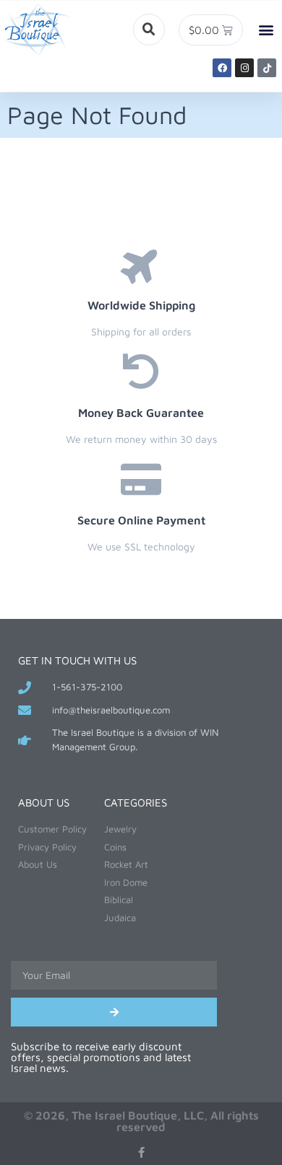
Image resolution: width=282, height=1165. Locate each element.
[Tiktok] (266, 67)
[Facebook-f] (141, 1152)
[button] (149, 29)
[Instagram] (244, 67)
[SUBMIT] (114, 1012)
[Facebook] (222, 67)
